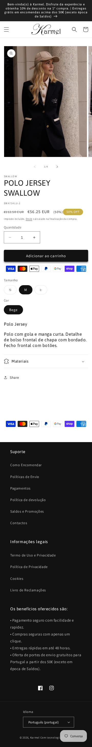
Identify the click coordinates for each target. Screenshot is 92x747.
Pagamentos (20, 488)
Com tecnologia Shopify (56, 737)
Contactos (18, 523)
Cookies (16, 578)
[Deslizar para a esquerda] (34, 166)
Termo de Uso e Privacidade (33, 555)
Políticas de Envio (24, 476)
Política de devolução (28, 499)
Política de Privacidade (29, 566)
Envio (29, 219)
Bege (13, 309)
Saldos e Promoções (27, 511)
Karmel (35, 737)
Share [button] (14, 377)
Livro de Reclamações (28, 590)
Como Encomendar (26, 465)
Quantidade (12, 227)
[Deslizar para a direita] (57, 166)
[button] (6, 29)
